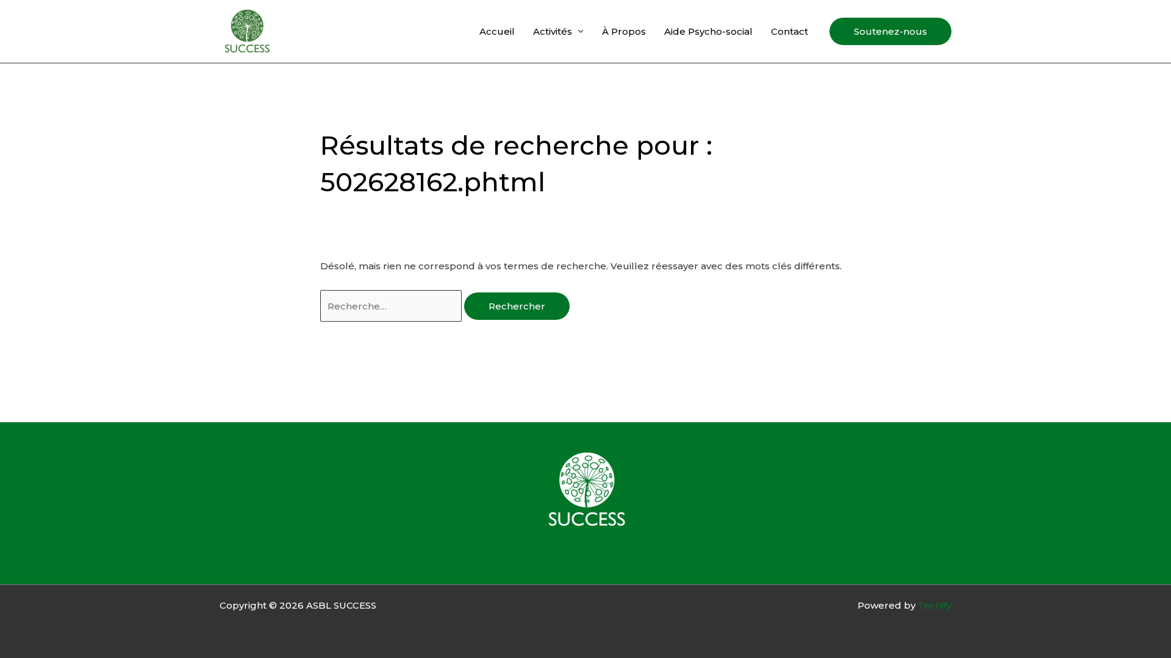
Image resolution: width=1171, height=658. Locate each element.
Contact (789, 31)
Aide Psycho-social (708, 31)
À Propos (624, 31)
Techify (934, 605)
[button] (890, 31)
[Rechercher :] (392, 306)
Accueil (497, 31)
